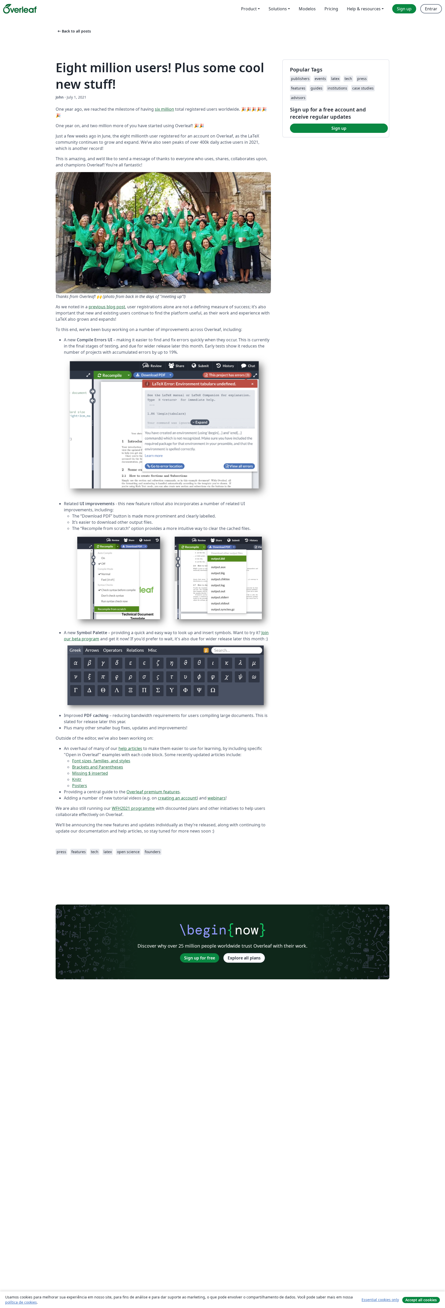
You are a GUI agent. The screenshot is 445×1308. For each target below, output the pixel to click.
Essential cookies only (380, 1299)
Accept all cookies (421, 1299)
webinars (217, 798)
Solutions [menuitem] (278, 9)
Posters (79, 785)
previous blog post (107, 307)
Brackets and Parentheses (97, 767)
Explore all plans (244, 958)
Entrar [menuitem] (431, 9)
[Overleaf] (20, 9)
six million (164, 109)
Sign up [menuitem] (404, 9)
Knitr (77, 779)
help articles (130, 748)
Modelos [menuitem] (307, 9)
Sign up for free (199, 958)
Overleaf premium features (153, 792)
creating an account (177, 798)
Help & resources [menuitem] (364, 9)
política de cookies (21, 1302)
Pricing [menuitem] (331, 9)
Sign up (338, 128)
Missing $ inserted (90, 773)
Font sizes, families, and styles (101, 761)
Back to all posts (74, 31)
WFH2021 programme (133, 808)
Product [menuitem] (249, 9)
